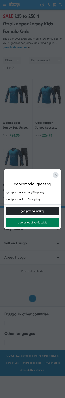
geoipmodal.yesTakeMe (32, 222)
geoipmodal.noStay (32, 211)
